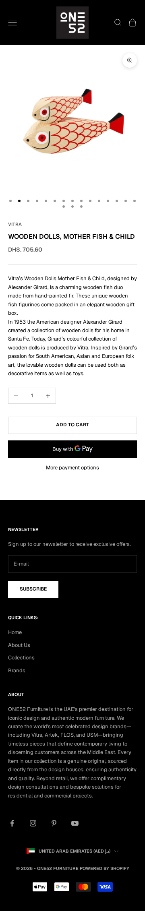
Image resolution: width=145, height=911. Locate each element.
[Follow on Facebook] (12, 823)
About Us (19, 645)
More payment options (72, 467)
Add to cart (72, 424)
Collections (21, 657)
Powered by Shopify (104, 868)
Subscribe (33, 589)
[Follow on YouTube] (75, 823)
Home (15, 632)
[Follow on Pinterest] (54, 823)
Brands (16, 670)
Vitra (15, 224)
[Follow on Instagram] (33, 823)
